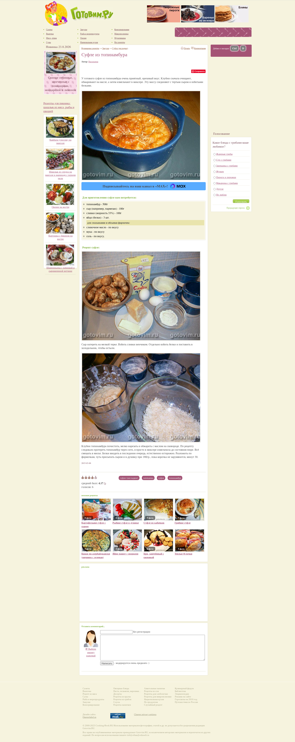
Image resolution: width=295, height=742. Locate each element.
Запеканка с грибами (227, 165)
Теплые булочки (183, 553)
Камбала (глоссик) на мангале (60, 141)
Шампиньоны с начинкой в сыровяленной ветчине (60, 269)
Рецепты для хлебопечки (156, 694)
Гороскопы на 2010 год (186, 699)
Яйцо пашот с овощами (125, 553)
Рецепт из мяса (90, 694)
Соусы (116, 702)
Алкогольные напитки (154, 688)
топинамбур (175, 478)
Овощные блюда (121, 688)
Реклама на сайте (183, 696)
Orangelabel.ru (89, 717)
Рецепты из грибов (122, 699)
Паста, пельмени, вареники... (127, 691)
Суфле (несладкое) (129, 478)
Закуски (105, 48)
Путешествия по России (186, 702)
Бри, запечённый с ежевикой (154, 555)
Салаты (86, 688)
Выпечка (87, 691)
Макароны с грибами (227, 183)
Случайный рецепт (153, 705)
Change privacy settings (145, 714)
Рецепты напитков (122, 705)
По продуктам (151, 702)
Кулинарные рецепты (90, 48)
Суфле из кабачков (154, 523)
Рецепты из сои (151, 691)
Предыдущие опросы (236, 207)
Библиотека (180, 691)
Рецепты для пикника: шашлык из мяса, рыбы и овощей (58, 107)
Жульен (220, 171)
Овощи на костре (60, 207)
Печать (187, 48)
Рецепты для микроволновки (157, 696)
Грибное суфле (183, 523)
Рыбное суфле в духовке (126, 523)
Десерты (117, 694)
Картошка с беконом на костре (60, 237)
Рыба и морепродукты (93, 699)
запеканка (148, 478)
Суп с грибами (223, 159)
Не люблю (221, 194)
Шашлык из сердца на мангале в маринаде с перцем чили (60, 175)
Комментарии (200, 48)
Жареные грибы (224, 154)
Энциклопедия (182, 694)
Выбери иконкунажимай (91, 652)
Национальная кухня (154, 699)
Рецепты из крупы (122, 696)
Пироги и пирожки (226, 177)
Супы (85, 696)
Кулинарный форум (184, 688)
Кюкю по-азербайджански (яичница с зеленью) (95, 555)
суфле (161, 478)
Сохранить (200, 71)
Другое (219, 188)
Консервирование (91, 705)
